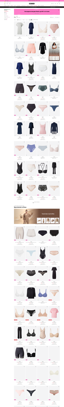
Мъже (7, 3)
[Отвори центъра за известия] (55, 3)
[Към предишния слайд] (55, 207)
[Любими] (57, 3)
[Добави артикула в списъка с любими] (24, 22)
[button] (52, 17)
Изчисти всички (36, 19)
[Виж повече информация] (19, 39)
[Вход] (53, 3)
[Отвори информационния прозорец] (59, 0)
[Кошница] (59, 3)
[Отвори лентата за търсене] (50, 5)
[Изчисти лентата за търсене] (59, 5)
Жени (4, 3)
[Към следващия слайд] (59, 207)
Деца (9, 3)
